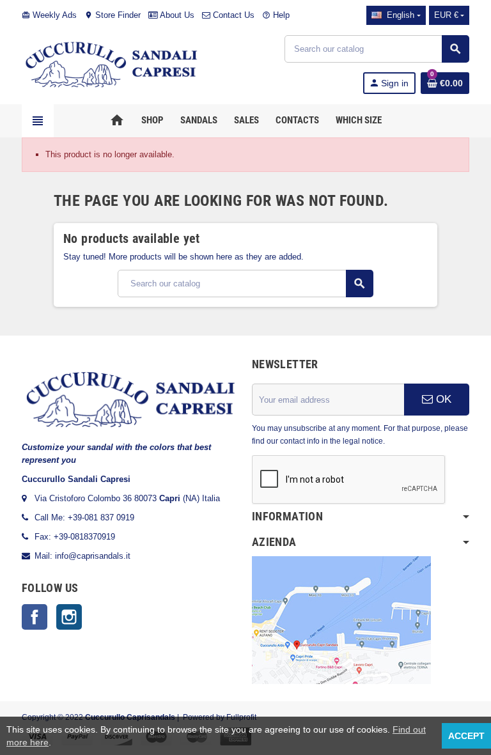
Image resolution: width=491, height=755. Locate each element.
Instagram (69, 617)
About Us (176, 15)
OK (442, 399)
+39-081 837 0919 (101, 517)
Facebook (34, 617)
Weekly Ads (49, 15)
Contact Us (232, 15)
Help (276, 15)
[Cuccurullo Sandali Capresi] (111, 63)
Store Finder (112, 15)
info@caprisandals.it (92, 556)
